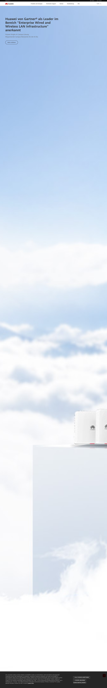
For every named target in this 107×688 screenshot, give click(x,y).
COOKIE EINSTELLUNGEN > (79, 682)
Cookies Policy (31, 683)
